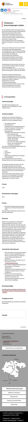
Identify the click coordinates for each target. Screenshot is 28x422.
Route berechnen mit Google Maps (14, 348)
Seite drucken (23, 327)
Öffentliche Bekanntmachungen (14, 388)
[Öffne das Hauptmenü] (26, 4)
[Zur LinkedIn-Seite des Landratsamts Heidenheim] (2, 10)
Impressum (6, 418)
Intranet (20, 420)
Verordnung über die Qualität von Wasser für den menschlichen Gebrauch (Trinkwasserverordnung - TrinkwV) (14, 291)
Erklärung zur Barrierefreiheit (14, 400)
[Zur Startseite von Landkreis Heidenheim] (10, 4)
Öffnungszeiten (14, 396)
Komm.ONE (15, 415)
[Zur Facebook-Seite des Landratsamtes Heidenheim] (5, 10)
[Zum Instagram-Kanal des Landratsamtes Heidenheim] (9, 10)
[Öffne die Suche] (21, 4)
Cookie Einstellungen (10, 420)
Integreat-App (14, 404)
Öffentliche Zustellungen (14, 392)
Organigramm (16, 10)
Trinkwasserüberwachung (11, 263)
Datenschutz (15, 418)
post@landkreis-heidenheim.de (10, 341)
